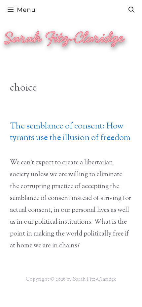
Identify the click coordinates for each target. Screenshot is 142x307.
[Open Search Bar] (131, 10)
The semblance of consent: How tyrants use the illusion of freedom (70, 132)
